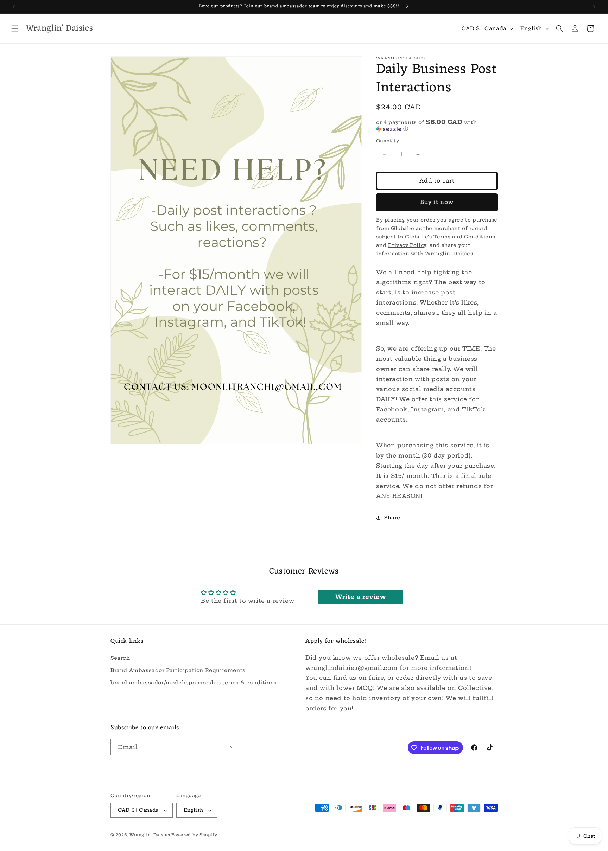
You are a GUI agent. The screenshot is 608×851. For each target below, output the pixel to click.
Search (120, 657)
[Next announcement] (594, 6)
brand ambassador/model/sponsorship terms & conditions (193, 682)
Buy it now (437, 202)
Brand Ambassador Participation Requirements (178, 670)
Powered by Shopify (194, 834)
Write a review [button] (360, 596)
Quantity (387, 140)
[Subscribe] (229, 747)
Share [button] (392, 517)
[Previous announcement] (13, 6)
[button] (15, 28)
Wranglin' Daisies (150, 834)
